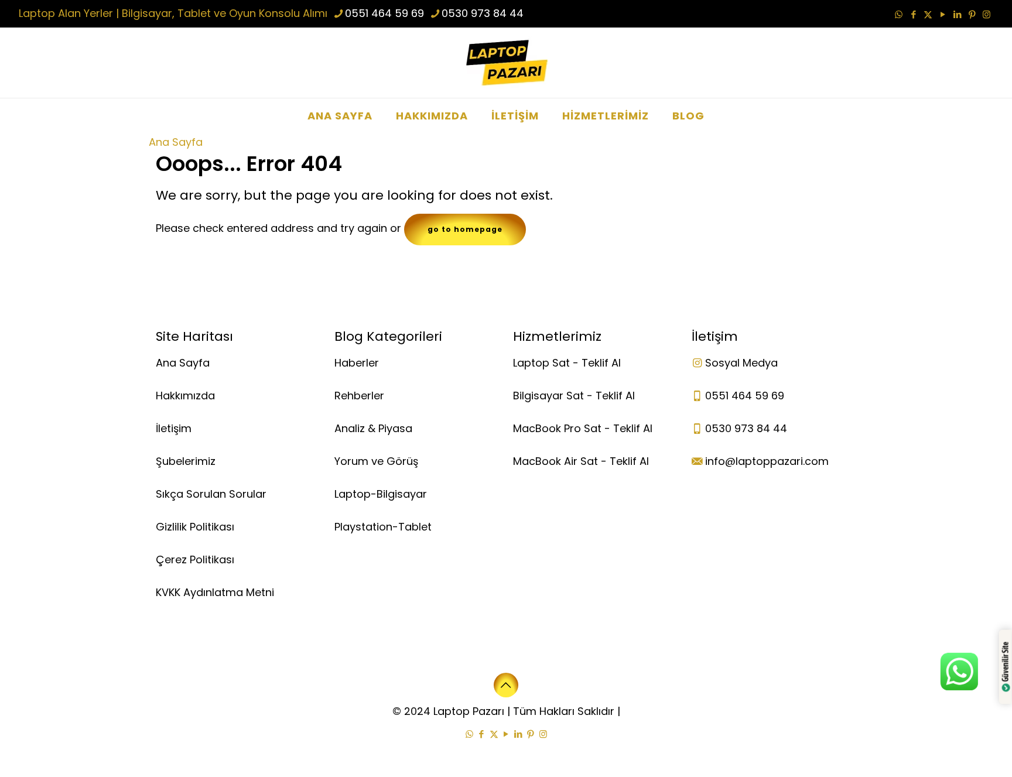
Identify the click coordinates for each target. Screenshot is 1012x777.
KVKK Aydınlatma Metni (215, 592)
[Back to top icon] (506, 685)
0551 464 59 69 (384, 13)
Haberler (356, 362)
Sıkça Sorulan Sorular (211, 494)
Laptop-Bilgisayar (380, 494)
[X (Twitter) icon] (928, 14)
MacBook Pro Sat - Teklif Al (582, 428)
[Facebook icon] (913, 14)
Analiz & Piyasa (373, 428)
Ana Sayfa (176, 142)
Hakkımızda (185, 395)
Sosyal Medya (741, 362)
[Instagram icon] (986, 14)
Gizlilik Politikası (195, 526)
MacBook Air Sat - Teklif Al (581, 461)
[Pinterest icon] (971, 14)
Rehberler (359, 395)
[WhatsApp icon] (898, 14)
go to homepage (465, 229)
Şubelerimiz (186, 461)
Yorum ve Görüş (376, 461)
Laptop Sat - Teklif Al (567, 362)
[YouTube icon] (942, 14)
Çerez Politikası (195, 559)
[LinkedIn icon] (957, 14)
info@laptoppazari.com (767, 461)
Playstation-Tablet (383, 526)
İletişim (174, 428)
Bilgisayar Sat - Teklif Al (574, 395)
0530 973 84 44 (483, 13)
